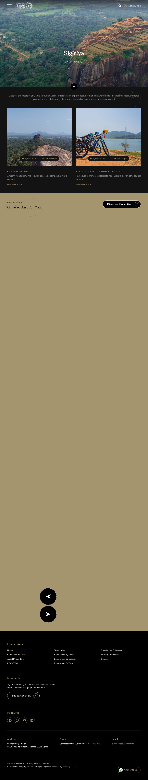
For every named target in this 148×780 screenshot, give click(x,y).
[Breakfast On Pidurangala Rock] (39, 137)
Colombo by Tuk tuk (52, 503)
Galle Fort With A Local (55, 354)
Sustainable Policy (15, 763)
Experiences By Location (65, 659)
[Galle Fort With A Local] (74, 320)
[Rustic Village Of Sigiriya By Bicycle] (108, 137)
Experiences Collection (111, 650)
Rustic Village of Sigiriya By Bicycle (98, 171)
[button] (119, 5)
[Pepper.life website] (24, 6)
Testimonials (59, 650)
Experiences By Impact (64, 654)
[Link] (74, 86)
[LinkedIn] (32, 720)
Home (68, 62)
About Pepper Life (15, 659)
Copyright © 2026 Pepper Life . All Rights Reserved (42, 767)
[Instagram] (17, 720)
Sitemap (46, 763)
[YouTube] (24, 720)
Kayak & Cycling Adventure (56, 428)
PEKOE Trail (12, 663)
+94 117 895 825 (93, 743)
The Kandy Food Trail (53, 280)
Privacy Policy (33, 763)
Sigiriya (28, 158)
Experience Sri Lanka (16, 654)
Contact (104, 659)
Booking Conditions (110, 654)
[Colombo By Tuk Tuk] (74, 468)
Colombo (61, 490)
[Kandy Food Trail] (74, 246)
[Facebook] (10, 720)
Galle (61, 341)
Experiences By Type (63, 663)
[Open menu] (9, 6)
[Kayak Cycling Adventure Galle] (74, 394)
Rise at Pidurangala (19, 171)
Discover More (14, 184)
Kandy (60, 267)
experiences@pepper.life (123, 743)
